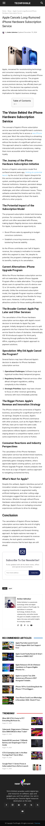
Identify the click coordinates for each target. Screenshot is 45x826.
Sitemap (37, 823)
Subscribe (34, 573)
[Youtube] (31, 625)
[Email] (33, 38)
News (9, 11)
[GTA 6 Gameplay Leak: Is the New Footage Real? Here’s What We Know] (37, 755)
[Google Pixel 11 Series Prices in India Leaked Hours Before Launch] (37, 767)
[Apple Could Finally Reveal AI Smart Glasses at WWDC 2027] (8, 657)
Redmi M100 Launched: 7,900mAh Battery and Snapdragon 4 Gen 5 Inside (14, 742)
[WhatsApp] (28, 38)
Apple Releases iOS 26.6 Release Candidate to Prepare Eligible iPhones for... (28, 667)
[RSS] (31, 805)
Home (4, 11)
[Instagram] (21, 625)
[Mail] (18, 805)
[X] (17, 38)
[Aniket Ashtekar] (3, 32)
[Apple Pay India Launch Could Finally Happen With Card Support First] (8, 646)
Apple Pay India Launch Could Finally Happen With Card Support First (28, 645)
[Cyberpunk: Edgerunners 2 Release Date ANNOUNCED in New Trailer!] (37, 732)
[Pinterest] (22, 38)
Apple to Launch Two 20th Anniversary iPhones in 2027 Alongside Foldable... (26, 678)
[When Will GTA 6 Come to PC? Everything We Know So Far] (37, 721)
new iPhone (37, 133)
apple (10, 588)
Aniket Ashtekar (12, 32)
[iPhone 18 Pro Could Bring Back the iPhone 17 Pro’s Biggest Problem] (8, 689)
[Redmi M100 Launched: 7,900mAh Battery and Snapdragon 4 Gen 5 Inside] (37, 743)
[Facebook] (12, 38)
